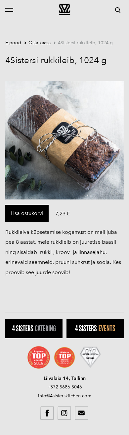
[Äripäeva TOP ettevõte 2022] (64, 357)
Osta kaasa (39, 43)
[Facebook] (47, 413)
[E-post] (81, 413)
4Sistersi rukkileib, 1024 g (85, 43)
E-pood (13, 43)
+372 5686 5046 (64, 387)
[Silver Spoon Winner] (90, 357)
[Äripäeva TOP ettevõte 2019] (38, 357)
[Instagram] (64, 413)
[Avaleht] (64, 9)
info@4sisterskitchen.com (64, 396)
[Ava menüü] (12, 10)
